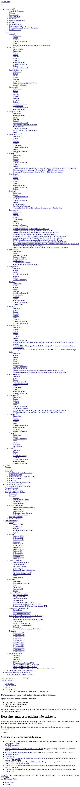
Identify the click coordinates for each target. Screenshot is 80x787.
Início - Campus (18, 49)
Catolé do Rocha (14, 134)
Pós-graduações (18, 503)
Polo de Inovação (15, 478)
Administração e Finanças (21, 263)
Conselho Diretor (19, 62)
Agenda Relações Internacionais (19, 486)
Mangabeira (13, 267)
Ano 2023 (16, 542)
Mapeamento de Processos (22, 574)
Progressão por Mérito (20, 595)
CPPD (15, 591)
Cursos (15, 53)
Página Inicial (17, 610)
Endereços (12, 18)
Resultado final (10, 747)
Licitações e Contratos (20, 408)
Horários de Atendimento (17, 26)
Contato (16, 329)
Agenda (16, 532)
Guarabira (12, 174)
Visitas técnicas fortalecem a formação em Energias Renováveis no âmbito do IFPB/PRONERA (44, 168)
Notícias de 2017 (18, 650)
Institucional (9, 9)
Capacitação (17, 661)
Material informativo (20, 566)
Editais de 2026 (18, 536)
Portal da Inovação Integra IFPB (19, 482)
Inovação (8, 471)
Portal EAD (13, 494)
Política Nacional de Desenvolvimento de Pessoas (25, 616)
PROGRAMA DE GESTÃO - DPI (25, 667)
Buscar (26, 678)
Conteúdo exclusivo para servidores (21, 670)
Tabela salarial (18, 589)
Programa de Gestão (20, 151)
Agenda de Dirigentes (16, 11)
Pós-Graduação (18, 261)
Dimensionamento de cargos (22, 572)
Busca (3, 678)
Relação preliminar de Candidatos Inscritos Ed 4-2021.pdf (24, 749)
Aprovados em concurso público (20, 608)
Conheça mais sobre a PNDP (22, 618)
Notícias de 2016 (18, 651)
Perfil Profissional (15, 30)
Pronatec (16, 98)
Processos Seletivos (15, 505)
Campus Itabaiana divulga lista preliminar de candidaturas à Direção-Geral (37, 208)
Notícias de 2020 (18, 644)
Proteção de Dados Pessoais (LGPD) (21, 674)
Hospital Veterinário (19, 456)
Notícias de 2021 (18, 642)
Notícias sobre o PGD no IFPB (23, 663)
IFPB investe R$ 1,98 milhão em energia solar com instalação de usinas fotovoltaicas (41, 410)
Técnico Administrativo (17, 593)
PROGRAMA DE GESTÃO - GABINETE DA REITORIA (33, 669)
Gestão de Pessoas (19, 204)
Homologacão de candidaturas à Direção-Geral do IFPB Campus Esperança (38, 172)
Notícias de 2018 (18, 648)
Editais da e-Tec (18, 511)
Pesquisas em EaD (15, 518)
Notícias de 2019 (18, 646)
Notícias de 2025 (18, 635)
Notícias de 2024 (18, 636)
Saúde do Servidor (19, 564)
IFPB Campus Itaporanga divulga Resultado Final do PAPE (33, 231)
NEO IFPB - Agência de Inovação (20, 473)
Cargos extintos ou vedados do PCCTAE (26, 604)
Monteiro (12, 282)
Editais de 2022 (18, 543)
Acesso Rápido (18, 304)
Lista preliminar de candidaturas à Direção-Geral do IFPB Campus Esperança (38, 170)
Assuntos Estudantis (11, 488)
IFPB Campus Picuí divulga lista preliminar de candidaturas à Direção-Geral (38, 370)
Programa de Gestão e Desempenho (25, 125)
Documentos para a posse (21, 614)
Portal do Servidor (11, 521)
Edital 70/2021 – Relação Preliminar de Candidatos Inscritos (25, 758)
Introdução (16, 655)
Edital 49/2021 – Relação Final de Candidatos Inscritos (23, 769)
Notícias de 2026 (18, 633)
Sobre (11, 523)
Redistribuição (18, 568)
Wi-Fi (15, 442)
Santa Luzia (13, 395)
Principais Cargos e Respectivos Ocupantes (23, 28)
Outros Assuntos (18, 126)
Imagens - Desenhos (15, 517)
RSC (15, 585)
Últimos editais (18, 545)
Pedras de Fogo (14, 325)
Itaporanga (12, 210)
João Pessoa (13, 249)
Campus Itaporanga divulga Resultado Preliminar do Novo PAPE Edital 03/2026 (39, 242)
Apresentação (17, 526)
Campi (7, 32)
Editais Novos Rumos (20, 515)
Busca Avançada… (7, 680)
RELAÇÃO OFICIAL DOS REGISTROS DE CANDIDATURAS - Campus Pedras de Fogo (44, 350)
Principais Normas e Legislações (24, 570)
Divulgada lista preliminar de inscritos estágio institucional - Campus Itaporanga (39, 236)
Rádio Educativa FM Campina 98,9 (25, 130)
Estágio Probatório (19, 597)
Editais (15, 66)
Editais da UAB (18, 509)
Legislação (16, 659)
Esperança (12, 153)
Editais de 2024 (18, 540)
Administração (18, 106)
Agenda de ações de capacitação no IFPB (27, 629)
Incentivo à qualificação (21, 598)
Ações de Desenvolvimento (22, 625)
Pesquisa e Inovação (20, 255)
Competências (13, 15)
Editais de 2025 (18, 538)
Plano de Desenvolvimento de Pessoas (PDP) (28, 619)
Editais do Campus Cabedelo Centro (25, 83)
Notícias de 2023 (18, 638)
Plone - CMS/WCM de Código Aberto (15, 775)
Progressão (17, 581)
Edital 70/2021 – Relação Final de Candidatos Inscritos (23, 762)
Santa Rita (12, 414)
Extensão (16, 39)
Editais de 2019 (18, 551)
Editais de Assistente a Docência (24, 507)
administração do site (8, 729)
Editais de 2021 (18, 547)
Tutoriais (16, 657)
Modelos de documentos (21, 562)
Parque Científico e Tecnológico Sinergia (22, 476)
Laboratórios (17, 446)
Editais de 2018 (18, 553)
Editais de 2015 (18, 558)
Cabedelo (12, 47)
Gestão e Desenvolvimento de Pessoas (26, 264)
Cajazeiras (12, 87)
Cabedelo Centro (14, 70)
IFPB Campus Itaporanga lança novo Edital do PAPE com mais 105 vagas (37, 240)
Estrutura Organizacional (17, 20)
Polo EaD (12, 480)
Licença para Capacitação (21, 623)
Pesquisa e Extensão (20, 382)
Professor (12, 579)
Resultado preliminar (12, 745)
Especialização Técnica (21, 500)
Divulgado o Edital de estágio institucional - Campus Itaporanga (34, 234)
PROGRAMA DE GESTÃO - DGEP (26, 665)
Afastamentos (17, 621)
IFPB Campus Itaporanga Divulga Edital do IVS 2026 (31, 229)
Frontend (18, 711)
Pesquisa (16, 57)
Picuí (10, 352)
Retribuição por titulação (21, 583)
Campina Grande (14, 111)
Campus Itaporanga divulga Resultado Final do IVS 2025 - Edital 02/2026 (37, 238)
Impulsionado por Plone (9, 779)
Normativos (17, 627)
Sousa (11, 448)
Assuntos (16, 43)
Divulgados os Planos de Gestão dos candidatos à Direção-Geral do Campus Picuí (40, 372)
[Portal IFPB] (5, 2)
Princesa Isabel (14, 374)
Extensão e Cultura (19, 257)
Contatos (12, 13)
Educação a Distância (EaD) (14, 492)
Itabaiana (12, 191)
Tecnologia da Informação (22, 206)
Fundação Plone (50, 775)
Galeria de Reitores (15, 24)
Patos (11, 306)
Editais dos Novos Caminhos (22, 513)
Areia (11, 34)
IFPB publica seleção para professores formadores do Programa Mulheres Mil (38, 412)
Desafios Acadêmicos (20, 259)
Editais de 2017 (18, 555)
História (11, 22)
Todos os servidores (15, 561)
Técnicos (16, 498)
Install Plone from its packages (53, 709)
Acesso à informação (20, 431)
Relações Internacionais (13, 484)
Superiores (16, 501)
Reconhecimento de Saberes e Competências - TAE (30, 606)
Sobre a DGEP (18, 525)
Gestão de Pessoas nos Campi (23, 530)
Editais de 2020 (18, 549)
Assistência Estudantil (20, 68)
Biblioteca (16, 444)
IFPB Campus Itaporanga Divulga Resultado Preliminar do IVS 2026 (36, 232)
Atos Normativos (14, 17)
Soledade (12, 433)
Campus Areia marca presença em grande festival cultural (32, 45)
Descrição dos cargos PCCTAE (23, 602)
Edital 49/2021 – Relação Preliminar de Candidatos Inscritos (25, 766)
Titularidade (17, 587)
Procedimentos (18, 577)
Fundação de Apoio (15, 475)
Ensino (15, 38)
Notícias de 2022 (18, 640)
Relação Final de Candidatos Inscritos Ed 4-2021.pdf (22, 752)
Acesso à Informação (20, 41)
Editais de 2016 (18, 557)
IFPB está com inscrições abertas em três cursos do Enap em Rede (26, 741)
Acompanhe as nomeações (22, 612)
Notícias (16, 285)
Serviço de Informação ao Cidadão (16, 672)
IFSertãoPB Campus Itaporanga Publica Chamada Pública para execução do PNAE (40, 247)
